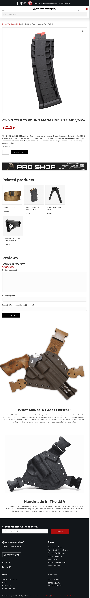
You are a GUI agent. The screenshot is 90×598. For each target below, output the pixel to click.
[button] (83, 31)
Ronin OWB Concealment (57, 550)
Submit (59, 531)
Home (4, 24)
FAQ (4, 582)
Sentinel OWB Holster (56, 553)
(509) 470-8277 (54, 579)
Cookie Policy (46, 596)
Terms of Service (56, 596)
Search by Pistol (54, 566)
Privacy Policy (36, 596)
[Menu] (3, 10)
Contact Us (6, 585)
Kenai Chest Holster (55, 547)
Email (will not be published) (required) (18, 305)
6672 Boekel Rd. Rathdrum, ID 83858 (55, 584)
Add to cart (19, 152)
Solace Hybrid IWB (55, 556)
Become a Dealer (8, 589)
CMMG (17, 24)
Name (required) (8, 295)
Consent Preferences (69, 596)
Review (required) (9, 270)
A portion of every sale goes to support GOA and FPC (52, 3)
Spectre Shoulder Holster (57, 562)
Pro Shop (11, 24)
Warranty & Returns (9, 579)
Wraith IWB (52, 559)
